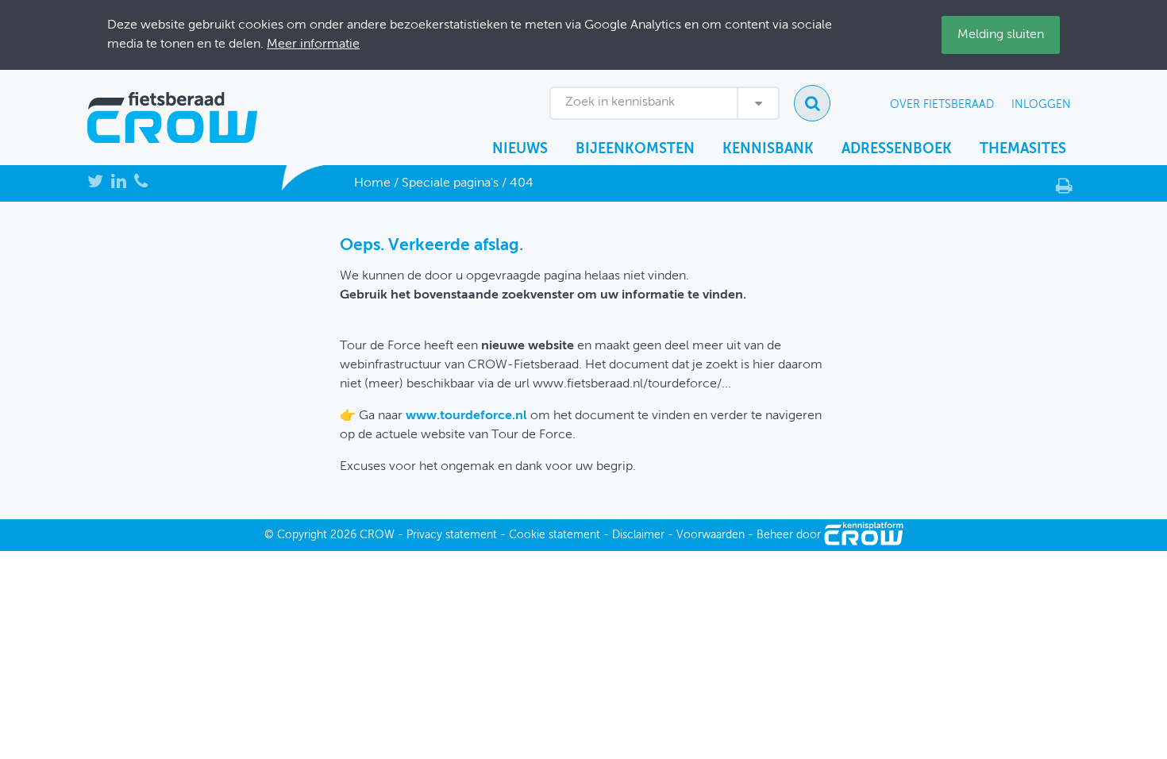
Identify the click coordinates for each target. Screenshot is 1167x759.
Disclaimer (638, 535)
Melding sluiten (1000, 35)
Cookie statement (554, 535)
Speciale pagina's (450, 183)
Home (372, 183)
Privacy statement (451, 535)
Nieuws (520, 149)
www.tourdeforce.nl (466, 416)
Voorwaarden (710, 535)
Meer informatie (313, 44)
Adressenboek (897, 149)
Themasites (1023, 149)
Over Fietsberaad (942, 104)
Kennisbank (768, 149)
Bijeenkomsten (635, 149)
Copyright (302, 535)
